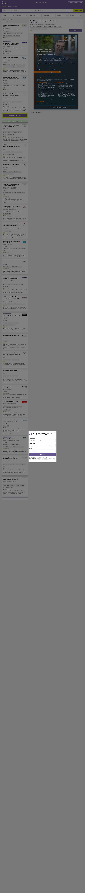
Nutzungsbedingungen (32, 458)
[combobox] (41, 440)
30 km (51, 445)
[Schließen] (54, 433)
